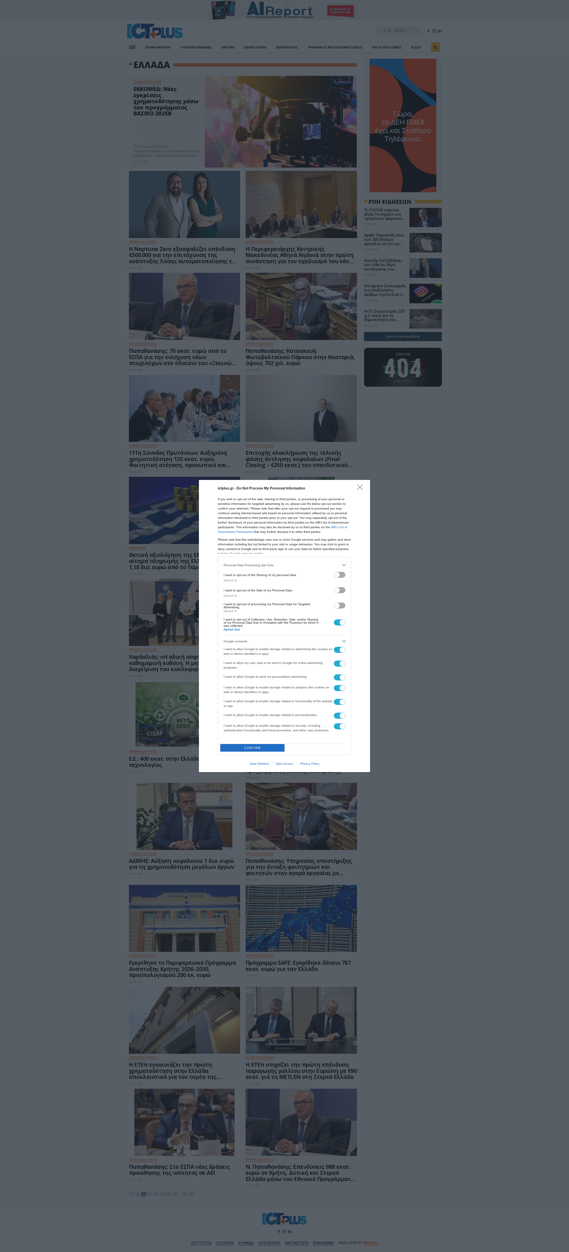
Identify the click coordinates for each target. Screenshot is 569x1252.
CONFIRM (252, 748)
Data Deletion (259, 763)
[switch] (339, 575)
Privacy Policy (309, 763)
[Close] (361, 488)
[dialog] (284, 626)
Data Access (284, 763)
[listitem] (284, 565)
